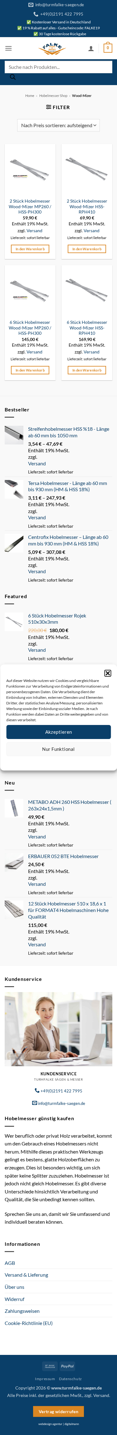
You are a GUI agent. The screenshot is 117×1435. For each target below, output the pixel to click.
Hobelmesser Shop (53, 96)
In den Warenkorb (30, 249)
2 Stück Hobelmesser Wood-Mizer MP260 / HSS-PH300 (30, 206)
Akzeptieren (58, 732)
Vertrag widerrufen (59, 1411)
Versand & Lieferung (26, 1275)
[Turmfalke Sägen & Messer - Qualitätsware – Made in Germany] (52, 48)
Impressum (86, 761)
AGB (10, 1263)
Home (29, 96)
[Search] (13, 78)
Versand (34, 230)
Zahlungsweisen (22, 1311)
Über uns (14, 1287)
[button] (108, 673)
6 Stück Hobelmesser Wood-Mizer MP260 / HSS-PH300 (30, 328)
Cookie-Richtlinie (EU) (29, 1323)
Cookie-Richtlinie (36, 761)
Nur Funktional (58, 749)
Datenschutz (63, 761)
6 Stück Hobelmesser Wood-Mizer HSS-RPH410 (87, 328)
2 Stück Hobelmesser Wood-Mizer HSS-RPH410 (87, 206)
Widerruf (14, 1299)
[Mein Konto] (91, 48)
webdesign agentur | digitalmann (58, 1424)
